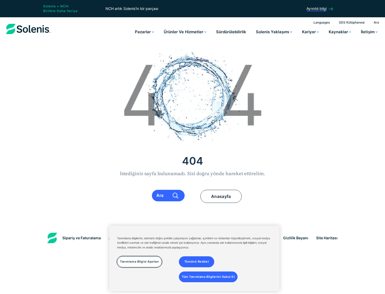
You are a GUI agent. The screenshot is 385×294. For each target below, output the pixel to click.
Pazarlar (143, 31)
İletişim (368, 31)
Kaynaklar (339, 31)
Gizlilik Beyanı (295, 238)
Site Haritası (327, 238)
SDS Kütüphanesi (352, 22)
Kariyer (309, 31)
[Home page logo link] (28, 34)
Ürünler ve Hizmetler (184, 31)
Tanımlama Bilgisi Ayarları (139, 261)
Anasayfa (221, 196)
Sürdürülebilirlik (231, 31)
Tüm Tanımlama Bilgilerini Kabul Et (208, 276)
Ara (376, 22)
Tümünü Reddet (196, 261)
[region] (194, 258)
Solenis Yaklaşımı (273, 31)
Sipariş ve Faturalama (81, 238)
